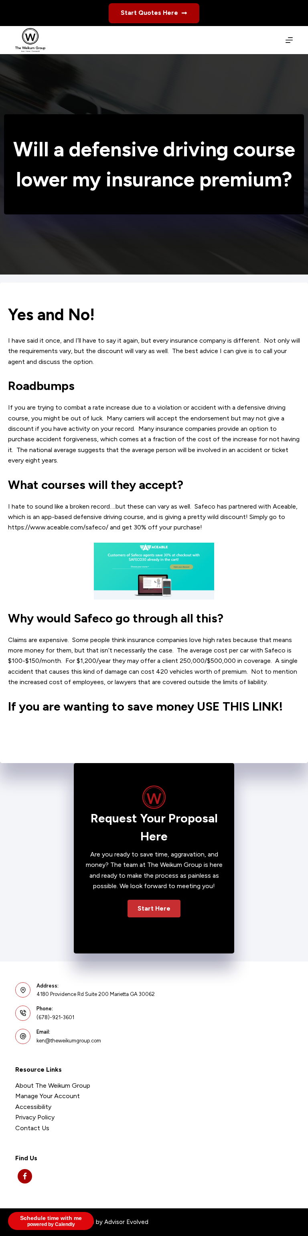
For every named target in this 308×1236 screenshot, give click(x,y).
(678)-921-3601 (55, 1017)
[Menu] (289, 40)
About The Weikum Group (52, 1085)
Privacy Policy (35, 1117)
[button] (154, 908)
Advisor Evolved (126, 1222)
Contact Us (32, 1128)
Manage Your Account (47, 1096)
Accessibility (33, 1107)
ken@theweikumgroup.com (68, 1041)
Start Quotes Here (149, 12)
